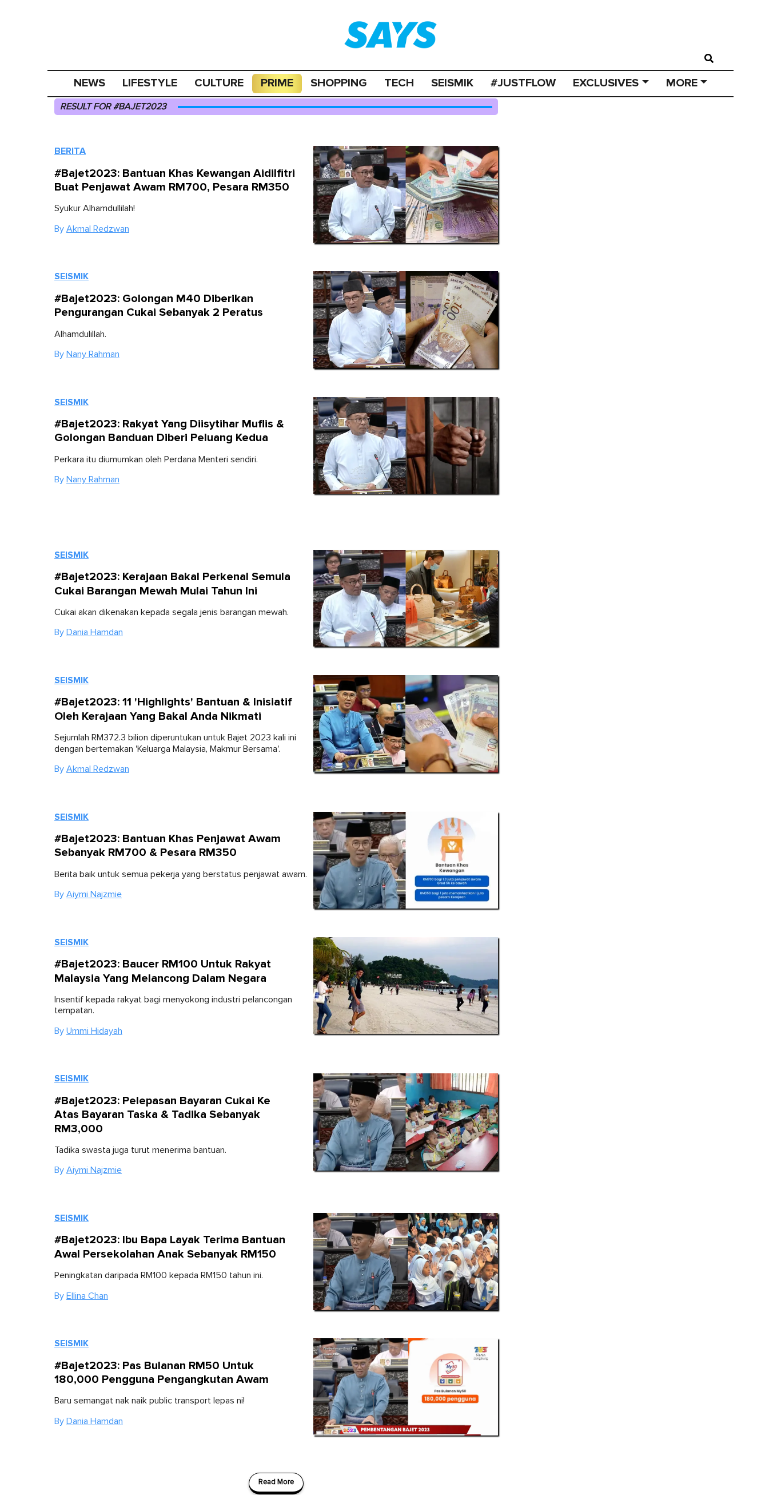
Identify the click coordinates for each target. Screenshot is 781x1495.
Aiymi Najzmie (94, 894)
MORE (682, 83)
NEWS (89, 83)
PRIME (277, 83)
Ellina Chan (87, 1295)
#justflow (523, 83)
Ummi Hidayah (94, 1031)
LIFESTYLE (149, 83)
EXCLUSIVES (606, 83)
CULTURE (219, 83)
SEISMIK (452, 83)
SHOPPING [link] (338, 83)
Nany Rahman (92, 354)
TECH (399, 83)
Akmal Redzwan (97, 228)
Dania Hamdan (94, 632)
